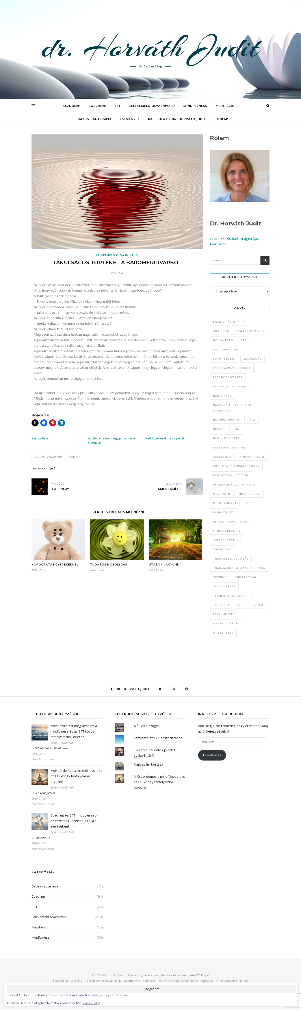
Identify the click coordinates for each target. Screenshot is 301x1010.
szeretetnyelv (226, 540)
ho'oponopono (226, 419)
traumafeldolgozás (231, 558)
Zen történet (41, 438)
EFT (118, 106)
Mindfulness (195, 106)
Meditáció (225, 106)
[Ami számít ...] (194, 486)
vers (242, 604)
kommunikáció (252, 456)
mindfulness (249, 493)
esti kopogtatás (228, 377)
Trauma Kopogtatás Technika (239, 567)
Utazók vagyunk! (164, 564)
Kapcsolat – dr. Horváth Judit (177, 119)
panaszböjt (223, 512)
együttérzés (224, 358)
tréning (220, 577)
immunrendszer (226, 438)
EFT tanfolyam (226, 349)
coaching (221, 331)
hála (251, 419)
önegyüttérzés (226, 623)
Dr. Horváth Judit (235, 223)
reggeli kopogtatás (230, 521)
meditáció (221, 493)
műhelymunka (225, 503)
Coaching (97, 106)
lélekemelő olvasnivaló (48, 457)
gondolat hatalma (229, 386)
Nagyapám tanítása (148, 764)
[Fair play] (40, 486)
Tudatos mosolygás (108, 564)
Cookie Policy (91, 1003)
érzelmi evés (224, 614)
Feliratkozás (212, 755)
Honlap (221, 119)
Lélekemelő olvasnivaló (152, 106)
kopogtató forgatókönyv (236, 466)
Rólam (219, 137)
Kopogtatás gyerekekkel (55, 564)
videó (258, 604)
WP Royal (202, 975)
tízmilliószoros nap (231, 595)
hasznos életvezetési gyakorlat (232, 407)
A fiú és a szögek (147, 726)
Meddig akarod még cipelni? (164, 438)
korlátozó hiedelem (231, 475)
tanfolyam (222, 549)
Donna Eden (223, 340)
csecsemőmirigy (251, 331)
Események (130, 119)
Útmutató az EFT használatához (158, 738)
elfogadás (252, 358)
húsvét (219, 429)
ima (236, 429)
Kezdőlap (71, 106)
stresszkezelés (226, 530)
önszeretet (223, 632)
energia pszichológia (232, 368)
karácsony (222, 456)
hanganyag (222, 395)
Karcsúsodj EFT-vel (230, 447)
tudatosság (245, 577)
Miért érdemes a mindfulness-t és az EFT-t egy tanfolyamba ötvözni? (160, 782)
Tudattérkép (224, 586)
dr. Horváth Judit (150, 46)
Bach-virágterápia (94, 119)
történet (74, 457)
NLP (248, 503)
